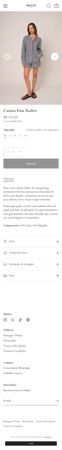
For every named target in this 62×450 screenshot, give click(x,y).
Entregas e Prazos (12, 335)
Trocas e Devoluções (14, 345)
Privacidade (9, 340)
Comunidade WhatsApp (16, 368)
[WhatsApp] (12, 319)
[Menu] (5, 6)
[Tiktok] (20, 319)
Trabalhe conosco (13, 373)
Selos (11, 241)
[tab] (10, 179)
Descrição (8, 178)
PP (5, 135)
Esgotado (31, 163)
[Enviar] (57, 401)
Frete (11, 275)
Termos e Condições (14, 351)
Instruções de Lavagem (21, 264)
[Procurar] (49, 6)
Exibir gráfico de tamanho (43, 130)
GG (26, 135)
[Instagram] (5, 319)
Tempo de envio (17, 252)
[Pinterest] (28, 319)
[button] (7, 56)
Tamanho (31, 129)
